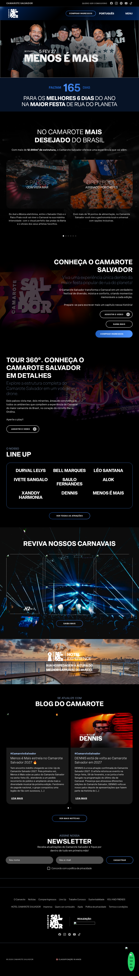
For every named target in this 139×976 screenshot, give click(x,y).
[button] (63, 236)
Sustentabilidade (96, 899)
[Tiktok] (131, 3)
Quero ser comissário (65, 906)
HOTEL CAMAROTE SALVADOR (26, 906)
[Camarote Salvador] (13, 13)
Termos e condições (118, 906)
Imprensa (47, 906)
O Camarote (19, 899)
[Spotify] (121, 3)
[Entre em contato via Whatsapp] (131, 962)
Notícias (32, 899)
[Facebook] (111, 3)
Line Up (62, 899)
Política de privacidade (96, 906)
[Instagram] (116, 3)
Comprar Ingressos (47, 899)
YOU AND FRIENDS (116, 899)
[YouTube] (126, 3)
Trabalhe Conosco (77, 899)
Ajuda (80, 906)
